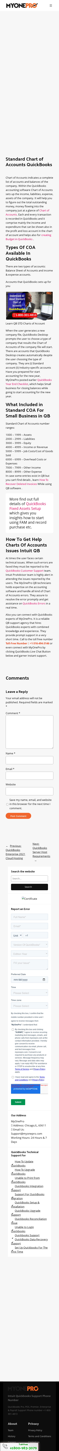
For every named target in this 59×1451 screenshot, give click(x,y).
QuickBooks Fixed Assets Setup (27, 506)
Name (10, 753)
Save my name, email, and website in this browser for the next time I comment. (30, 804)
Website (11, 784)
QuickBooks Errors (34, 603)
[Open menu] (51, 5)
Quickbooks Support (27, 1235)
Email (10, 769)
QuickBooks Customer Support (24, 570)
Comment (13, 713)
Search (28, 886)
